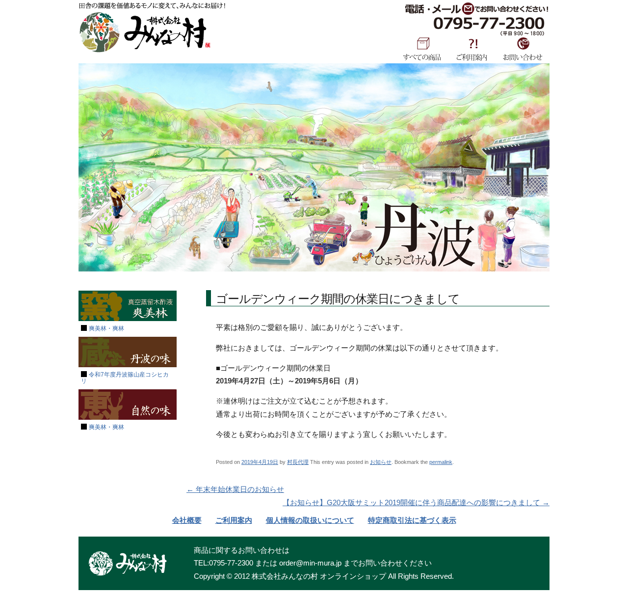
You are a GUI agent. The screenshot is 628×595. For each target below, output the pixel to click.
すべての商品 (422, 48)
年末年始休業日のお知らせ (235, 489)
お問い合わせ (522, 48)
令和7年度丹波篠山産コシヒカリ (125, 377)
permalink (440, 462)
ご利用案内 (472, 48)
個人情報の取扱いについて (310, 520)
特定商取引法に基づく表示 (412, 520)
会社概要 (187, 520)
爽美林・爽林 (106, 328)
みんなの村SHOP (144, 32)
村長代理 (298, 462)
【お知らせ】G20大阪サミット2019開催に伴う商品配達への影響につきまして (416, 502)
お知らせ (381, 462)
